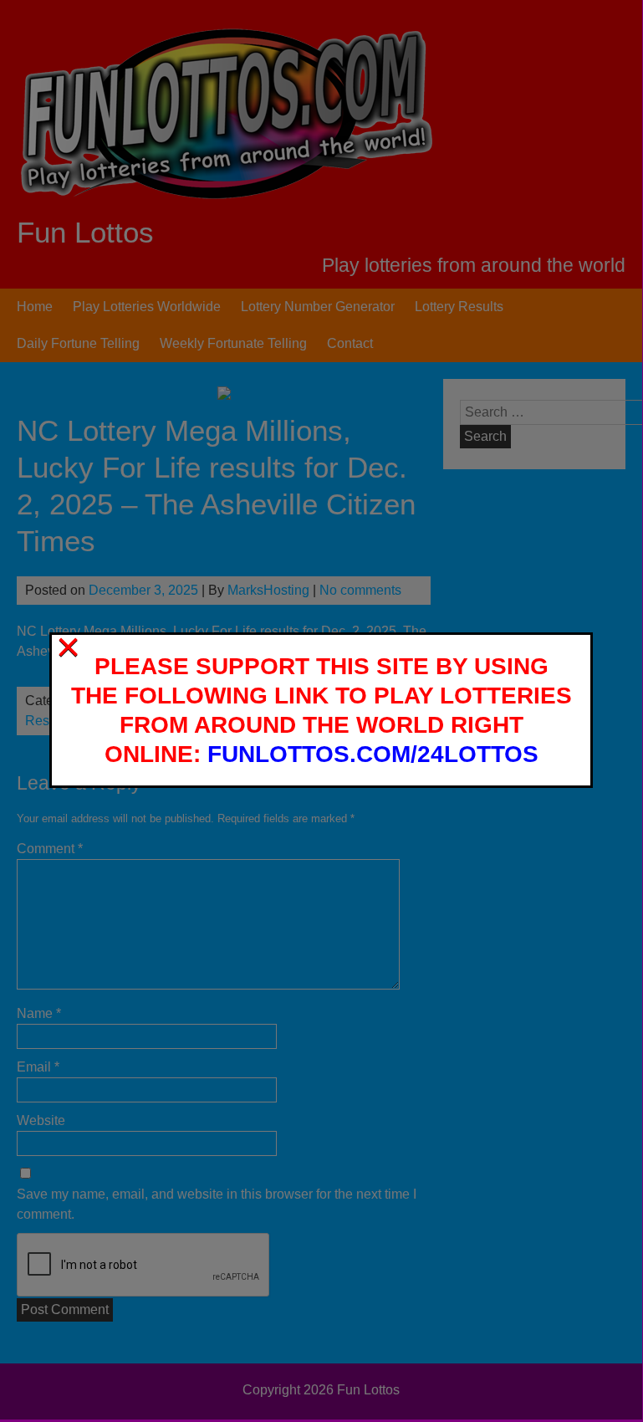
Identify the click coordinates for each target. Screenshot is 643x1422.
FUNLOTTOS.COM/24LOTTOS (372, 754)
